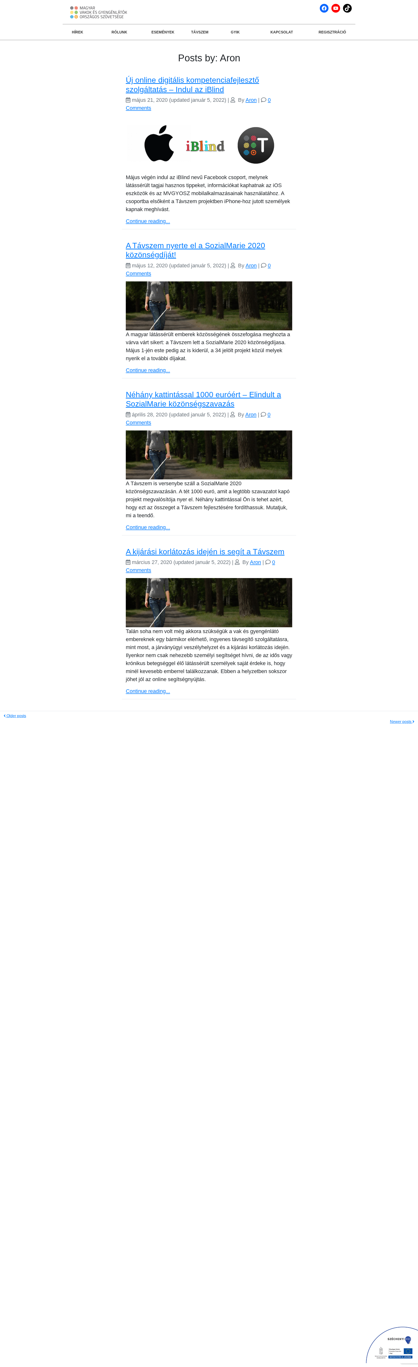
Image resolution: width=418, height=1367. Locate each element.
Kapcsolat (281, 32)
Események (162, 32)
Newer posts (401, 722)
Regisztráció (332, 32)
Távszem (200, 32)
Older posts (16, 716)
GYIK (235, 32)
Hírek (77, 32)
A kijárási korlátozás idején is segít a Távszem (205, 551)
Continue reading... (148, 221)
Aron (251, 100)
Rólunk (119, 32)
